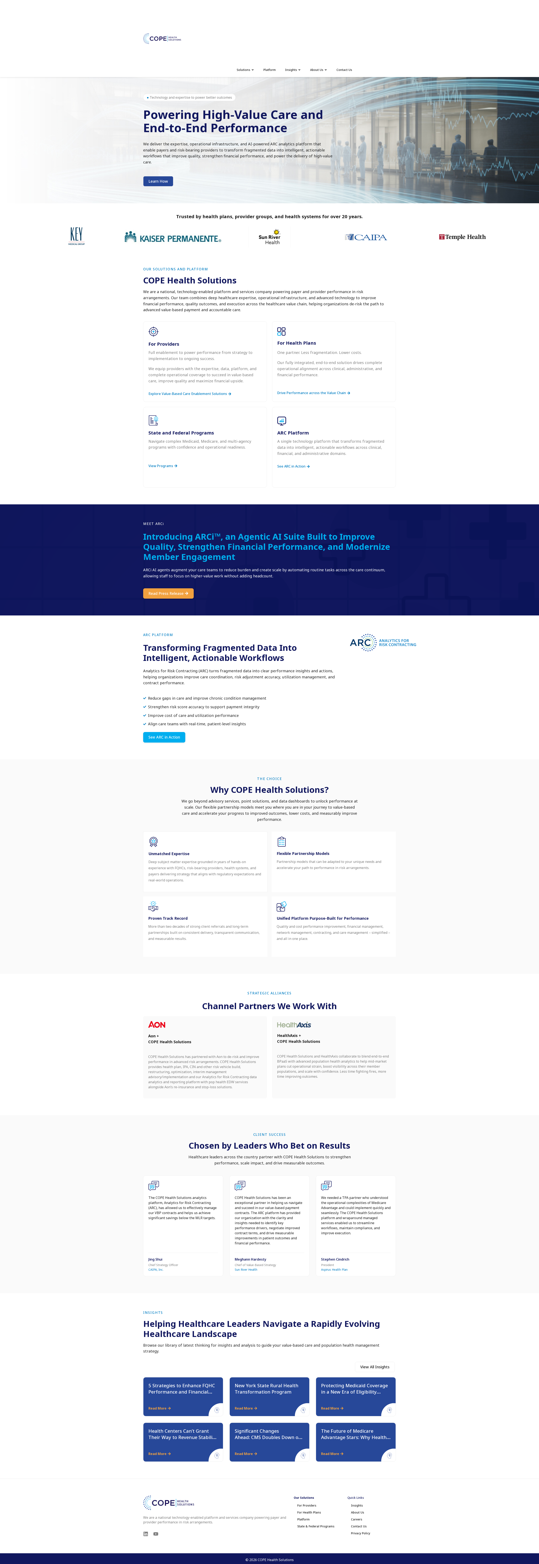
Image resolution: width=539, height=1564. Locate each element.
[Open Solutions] (252, 70)
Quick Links (355, 1498)
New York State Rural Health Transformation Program (266, 1388)
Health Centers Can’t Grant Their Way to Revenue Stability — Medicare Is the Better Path (182, 1437)
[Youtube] (155, 1533)
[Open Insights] (299, 70)
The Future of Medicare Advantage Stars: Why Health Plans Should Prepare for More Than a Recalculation (355, 1440)
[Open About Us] (325, 70)
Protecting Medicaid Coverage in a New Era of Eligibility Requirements (354, 1391)
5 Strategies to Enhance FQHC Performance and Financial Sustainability (181, 1391)
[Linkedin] (145, 1533)
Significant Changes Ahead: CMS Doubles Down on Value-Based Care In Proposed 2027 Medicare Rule (268, 1440)
